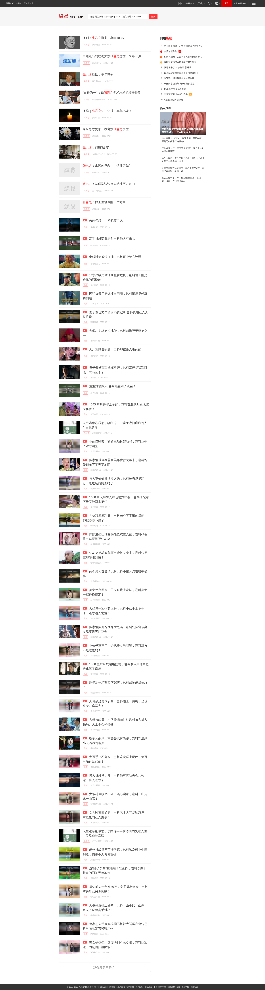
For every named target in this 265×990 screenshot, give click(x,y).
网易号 (86, 44)
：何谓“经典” (96, 147)
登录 (227, 3)
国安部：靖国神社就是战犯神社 (179, 78)
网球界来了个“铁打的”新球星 (177, 67)
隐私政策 (148, 987)
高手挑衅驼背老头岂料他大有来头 (111, 238)
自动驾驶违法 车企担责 (175, 88)
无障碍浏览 (28, 3)
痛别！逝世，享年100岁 (104, 38)
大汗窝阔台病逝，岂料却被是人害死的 (114, 349)
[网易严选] (200, 3)
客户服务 (139, 987)
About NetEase (100, 987)
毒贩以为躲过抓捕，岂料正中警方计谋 (114, 257)
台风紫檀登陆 (170, 51)
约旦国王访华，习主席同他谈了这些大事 (183, 45)
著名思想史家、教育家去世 (106, 129)
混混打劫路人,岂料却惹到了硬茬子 (112, 386)
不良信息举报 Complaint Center (167, 987)
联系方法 (121, 987)
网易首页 (9, 3)
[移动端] (180, 3)
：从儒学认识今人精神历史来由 (109, 184)
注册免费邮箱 (239, 3)
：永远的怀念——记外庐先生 (107, 165)
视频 (85, 227)
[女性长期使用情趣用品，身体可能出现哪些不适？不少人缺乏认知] (183, 123)
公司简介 (112, 987)
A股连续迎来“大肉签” (174, 99)
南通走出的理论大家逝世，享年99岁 (112, 56)
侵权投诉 (194, 987)
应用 (18, 3)
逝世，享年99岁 (98, 74)
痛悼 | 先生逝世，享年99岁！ (107, 111)
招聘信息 (130, 987)
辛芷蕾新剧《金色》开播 (176, 94)
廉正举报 (185, 987)
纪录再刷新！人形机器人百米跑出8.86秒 (183, 56)
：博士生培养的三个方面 (104, 202)
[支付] (210, 3)
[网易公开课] (189, 3)
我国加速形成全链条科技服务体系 (180, 62)
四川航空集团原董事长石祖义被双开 (181, 72)
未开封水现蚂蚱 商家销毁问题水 (179, 83)
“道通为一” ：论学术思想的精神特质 (112, 92)
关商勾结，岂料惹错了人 (105, 220)
